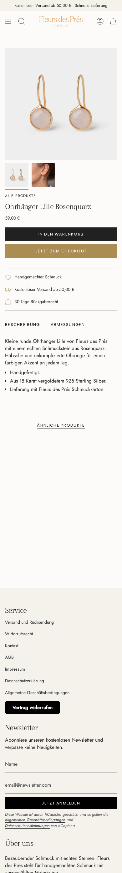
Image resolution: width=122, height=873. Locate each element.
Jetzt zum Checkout (61, 251)
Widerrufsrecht (19, 634)
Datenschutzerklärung (24, 681)
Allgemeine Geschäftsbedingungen (37, 692)
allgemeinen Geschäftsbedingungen (35, 820)
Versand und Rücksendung (29, 622)
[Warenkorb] (113, 21)
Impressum (15, 669)
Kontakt (11, 645)
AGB (9, 657)
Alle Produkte (20, 196)
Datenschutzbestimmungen (27, 826)
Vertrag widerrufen (33, 707)
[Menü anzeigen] (8, 21)
